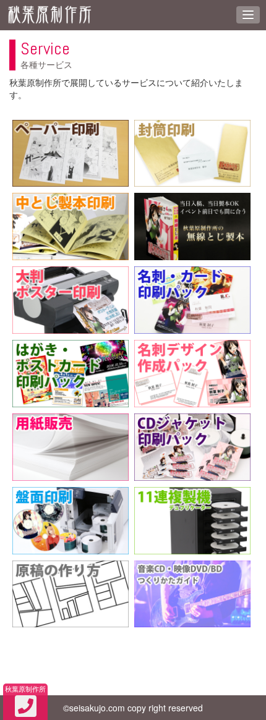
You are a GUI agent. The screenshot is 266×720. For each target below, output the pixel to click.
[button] (248, 14)
